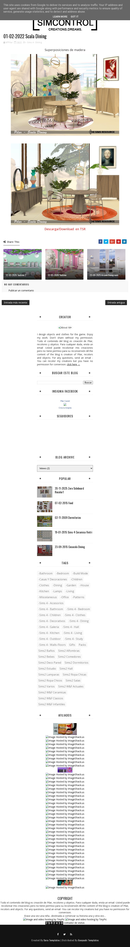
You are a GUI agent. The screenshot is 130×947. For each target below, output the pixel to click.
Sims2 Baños (46, 651)
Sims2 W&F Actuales (70, 686)
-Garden (71, 585)
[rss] (71, 934)
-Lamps (57, 591)
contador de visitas (74, 922)
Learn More (60, 16)
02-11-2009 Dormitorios (68, 518)
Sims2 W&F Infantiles (51, 704)
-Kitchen (43, 591)
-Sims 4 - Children (49, 615)
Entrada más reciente (15, 302)
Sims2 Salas (73, 680)
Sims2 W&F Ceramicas (52, 692)
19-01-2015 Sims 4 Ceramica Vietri (73, 532)
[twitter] (64, 934)
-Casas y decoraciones (52, 579)
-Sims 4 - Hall (70, 627)
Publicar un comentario (21, 290)
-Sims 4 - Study (73, 639)
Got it (75, 16)
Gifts (72, 645)
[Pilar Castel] (65, 404)
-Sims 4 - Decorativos (51, 621)
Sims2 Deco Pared (49, 662)
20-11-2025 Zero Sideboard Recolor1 (69, 490)
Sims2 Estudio (47, 668)
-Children (76, 579)
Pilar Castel (65, 401)
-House (84, 585)
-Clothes (43, 585)
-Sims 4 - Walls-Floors (52, 645)
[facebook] (58, 934)
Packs (82, 645)
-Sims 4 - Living (72, 633)
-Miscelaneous (47, 597)
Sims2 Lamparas (48, 674)
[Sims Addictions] (65, 882)
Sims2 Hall (66, 668)
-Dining (57, 585)
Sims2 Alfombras (69, 651)
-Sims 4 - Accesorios (50, 603)
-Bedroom (62, 573)
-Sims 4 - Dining (34, 42)
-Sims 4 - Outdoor (49, 639)
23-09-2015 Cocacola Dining (70, 547)
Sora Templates (52, 940)
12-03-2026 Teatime (57, 275)
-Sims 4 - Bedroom (78, 609)
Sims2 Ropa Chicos (50, 680)
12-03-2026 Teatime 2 (16, 275)
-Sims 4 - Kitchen (48, 633)
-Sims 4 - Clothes (74, 615)
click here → (73, 364)
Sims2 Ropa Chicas (74, 674)
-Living (70, 591)
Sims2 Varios (46, 686)
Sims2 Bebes (46, 657)
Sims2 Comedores (69, 657)
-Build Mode (80, 573)
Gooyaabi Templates (88, 940)
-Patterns (78, 597)
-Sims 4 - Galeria (48, 627)
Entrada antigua (116, 302)
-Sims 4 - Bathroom (50, 609)
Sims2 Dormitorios (76, 662)
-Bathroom (45, 573)
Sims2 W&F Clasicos (50, 698)
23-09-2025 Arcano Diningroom (104, 275)
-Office (64, 597)
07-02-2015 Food (64, 503)
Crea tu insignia (65, 408)
